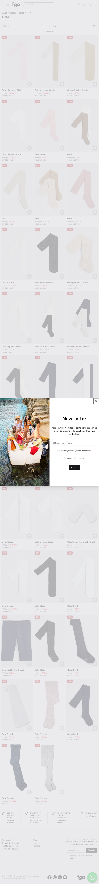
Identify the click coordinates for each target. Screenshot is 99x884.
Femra (69, 458)
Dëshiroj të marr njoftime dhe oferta (76, 451)
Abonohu (74, 467)
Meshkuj (81, 458)
